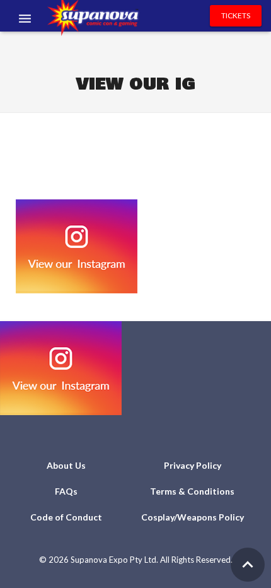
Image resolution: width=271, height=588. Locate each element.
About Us (66, 465)
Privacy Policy (192, 465)
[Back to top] (248, 565)
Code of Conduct (66, 517)
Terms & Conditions (192, 491)
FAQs (66, 491)
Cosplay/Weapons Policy (192, 517)
